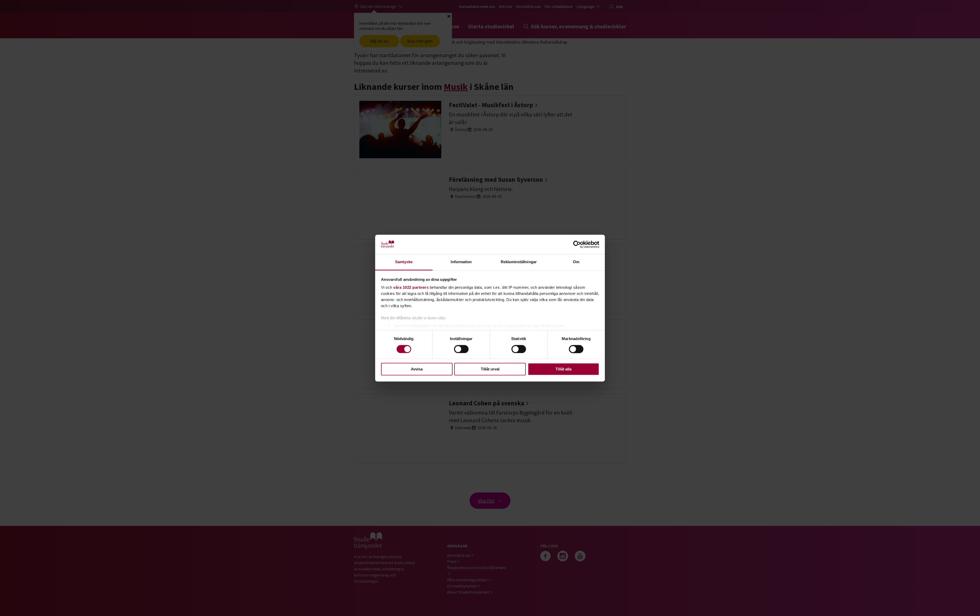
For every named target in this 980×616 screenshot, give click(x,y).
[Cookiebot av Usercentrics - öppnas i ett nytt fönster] (577, 244)
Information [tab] (461, 262)
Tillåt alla (563, 369)
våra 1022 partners (410, 287)
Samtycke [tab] (404, 262)
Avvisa (417, 369)
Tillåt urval (490, 369)
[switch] (461, 349)
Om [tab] (576, 262)
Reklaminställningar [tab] (519, 262)
